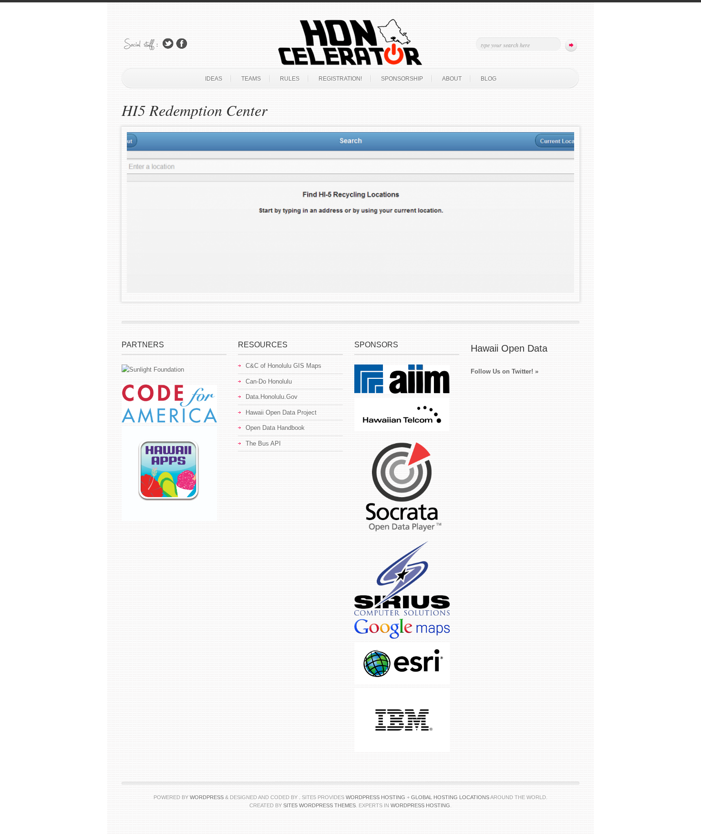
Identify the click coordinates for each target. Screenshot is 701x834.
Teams (251, 78)
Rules (289, 78)
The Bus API (263, 443)
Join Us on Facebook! (181, 43)
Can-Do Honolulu (269, 381)
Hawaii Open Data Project (281, 412)
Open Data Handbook (275, 427)
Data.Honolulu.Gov (272, 396)
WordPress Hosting (420, 805)
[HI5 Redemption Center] (350, 290)
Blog (488, 78)
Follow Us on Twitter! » (504, 371)
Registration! (340, 78)
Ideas (213, 78)
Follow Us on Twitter (168, 43)
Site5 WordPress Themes (319, 805)
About (452, 78)
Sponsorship (402, 78)
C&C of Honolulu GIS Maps (283, 365)
